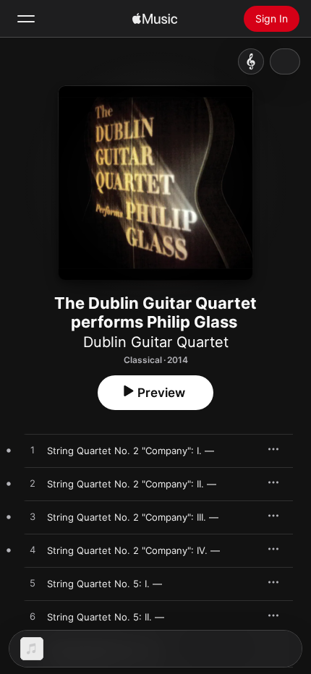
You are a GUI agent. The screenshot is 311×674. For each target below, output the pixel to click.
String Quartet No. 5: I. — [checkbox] (104, 583)
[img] (154, 18)
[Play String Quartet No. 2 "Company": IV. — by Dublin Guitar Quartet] (32, 550)
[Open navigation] (26, 19)
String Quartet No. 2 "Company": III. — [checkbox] (132, 517)
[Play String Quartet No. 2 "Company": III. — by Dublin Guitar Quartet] (32, 517)
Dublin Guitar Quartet (156, 342)
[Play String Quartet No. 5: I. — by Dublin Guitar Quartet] (32, 583)
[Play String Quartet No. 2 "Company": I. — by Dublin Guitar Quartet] (32, 450)
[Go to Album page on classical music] (251, 61)
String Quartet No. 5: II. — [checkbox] (105, 617)
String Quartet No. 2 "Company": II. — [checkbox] (131, 484)
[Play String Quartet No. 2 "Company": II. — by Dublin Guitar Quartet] (32, 483)
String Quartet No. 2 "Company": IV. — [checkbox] (133, 550)
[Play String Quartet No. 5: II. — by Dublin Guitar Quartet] (32, 616)
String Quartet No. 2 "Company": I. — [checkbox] (130, 450)
